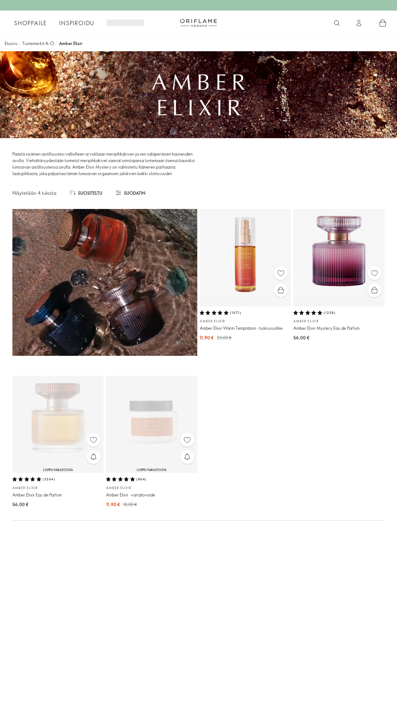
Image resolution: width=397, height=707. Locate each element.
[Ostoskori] (382, 22)
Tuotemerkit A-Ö (38, 43)
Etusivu (11, 43)
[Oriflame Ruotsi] (198, 22)
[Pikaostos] (281, 290)
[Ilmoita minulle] (93, 457)
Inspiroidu (76, 23)
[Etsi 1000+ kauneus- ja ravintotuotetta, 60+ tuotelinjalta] (336, 23)
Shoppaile (30, 23)
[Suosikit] (281, 273)
